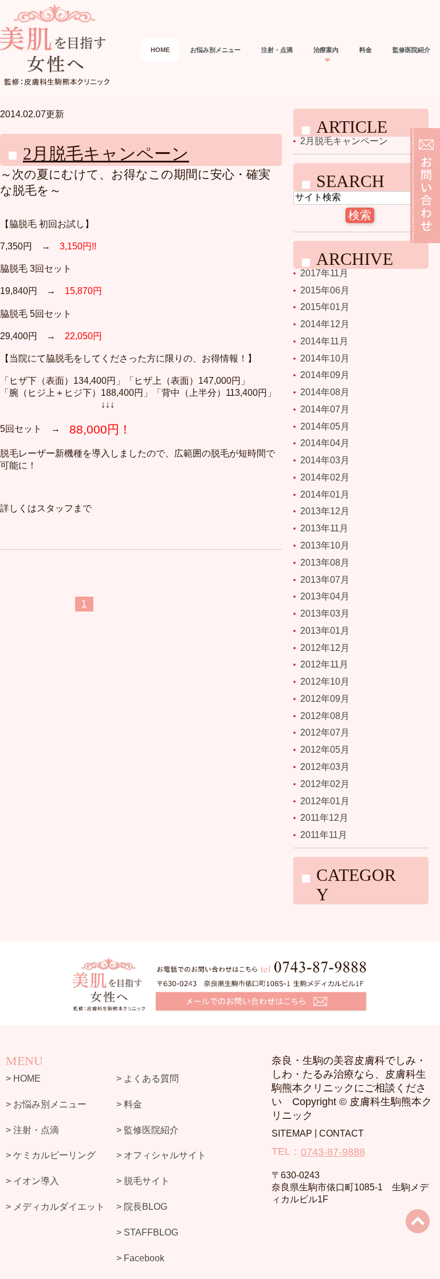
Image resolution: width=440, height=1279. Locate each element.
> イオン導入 (32, 1181)
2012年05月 (324, 749)
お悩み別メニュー (215, 49)
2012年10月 (324, 681)
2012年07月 (324, 732)
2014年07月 (324, 409)
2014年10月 (324, 358)
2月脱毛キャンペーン (106, 153)
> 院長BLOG (141, 1207)
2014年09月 (324, 375)
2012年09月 (324, 699)
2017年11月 (324, 273)
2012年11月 (324, 664)
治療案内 (326, 49)
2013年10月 (324, 545)
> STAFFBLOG (147, 1232)
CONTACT (341, 1133)
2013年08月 (324, 562)
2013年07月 (324, 579)
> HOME (23, 1078)
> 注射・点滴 (32, 1129)
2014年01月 (324, 494)
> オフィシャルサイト (161, 1155)
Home (160, 49)
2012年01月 (324, 800)
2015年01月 (324, 307)
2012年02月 (324, 784)
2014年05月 (324, 426)
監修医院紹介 (411, 49)
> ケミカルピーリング (51, 1155)
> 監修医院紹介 (147, 1129)
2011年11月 (323, 835)
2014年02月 (324, 477)
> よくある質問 (147, 1078)
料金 (365, 49)
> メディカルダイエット (55, 1207)
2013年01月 (324, 630)
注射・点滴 (277, 49)
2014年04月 (324, 443)
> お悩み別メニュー (46, 1104)
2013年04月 (324, 596)
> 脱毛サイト (143, 1181)
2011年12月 (324, 818)
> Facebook (140, 1257)
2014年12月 (324, 324)
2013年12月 (324, 511)
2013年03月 (324, 613)
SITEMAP (292, 1133)
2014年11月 (324, 341)
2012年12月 (324, 647)
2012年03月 (324, 767)
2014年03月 (324, 460)
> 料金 (129, 1104)
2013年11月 (324, 528)
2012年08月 (324, 715)
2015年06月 (324, 290)
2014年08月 (324, 392)
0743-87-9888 (333, 1152)
